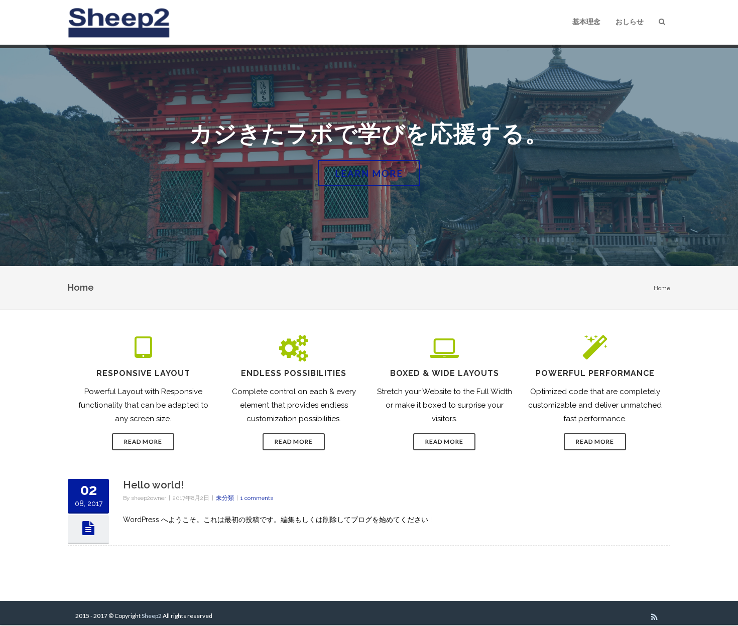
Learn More (369, 173)
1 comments (256, 498)
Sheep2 (152, 615)
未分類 (225, 498)
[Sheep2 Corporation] (121, 22)
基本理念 (586, 22)
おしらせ (630, 22)
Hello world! (153, 485)
